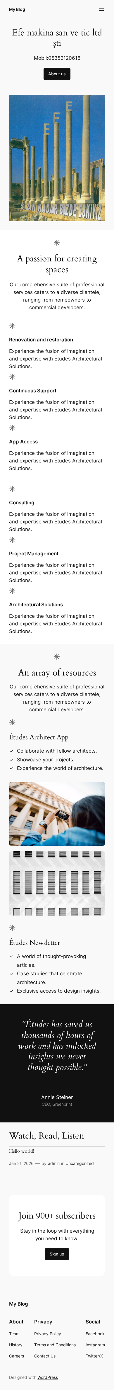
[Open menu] (101, 9)
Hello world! (21, 1151)
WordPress (47, 1377)
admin (54, 1163)
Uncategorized (79, 1163)
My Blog (17, 9)
